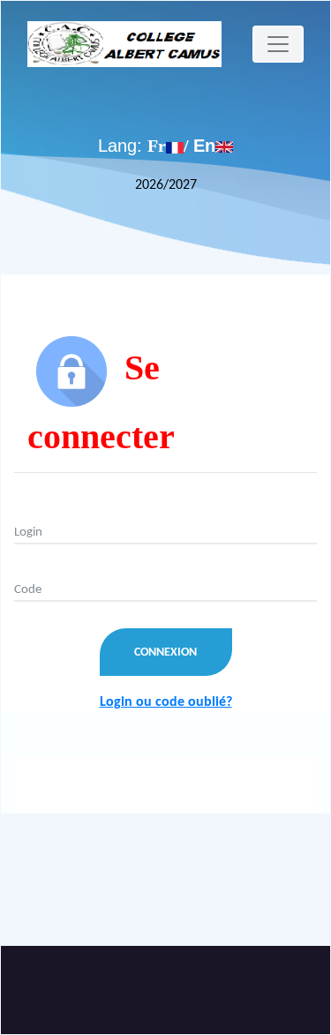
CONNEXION (165, 652)
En (204, 145)
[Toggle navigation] (278, 44)
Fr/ (170, 145)
